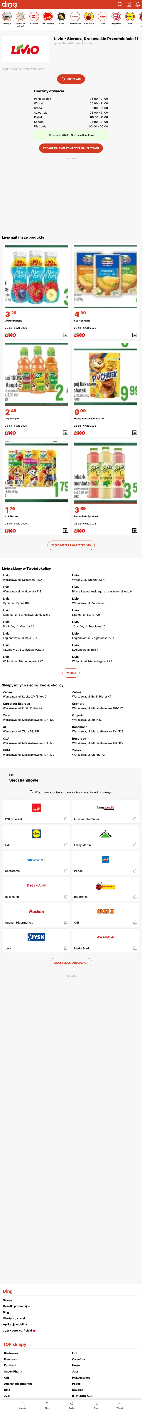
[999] (105, 374)
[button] (120, 4)
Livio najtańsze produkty (23, 237)
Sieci (11, 775)
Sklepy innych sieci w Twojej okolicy (32, 685)
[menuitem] (22, 1405)
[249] (36, 374)
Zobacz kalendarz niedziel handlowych (71, 148)
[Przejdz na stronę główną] (9, 5)
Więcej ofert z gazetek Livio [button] (71, 545)
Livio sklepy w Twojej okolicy (26, 568)
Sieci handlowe (23, 780)
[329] (36, 276)
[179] (36, 472)
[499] (105, 276)
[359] (105, 472)
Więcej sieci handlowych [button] (71, 962)
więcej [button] (71, 672)
